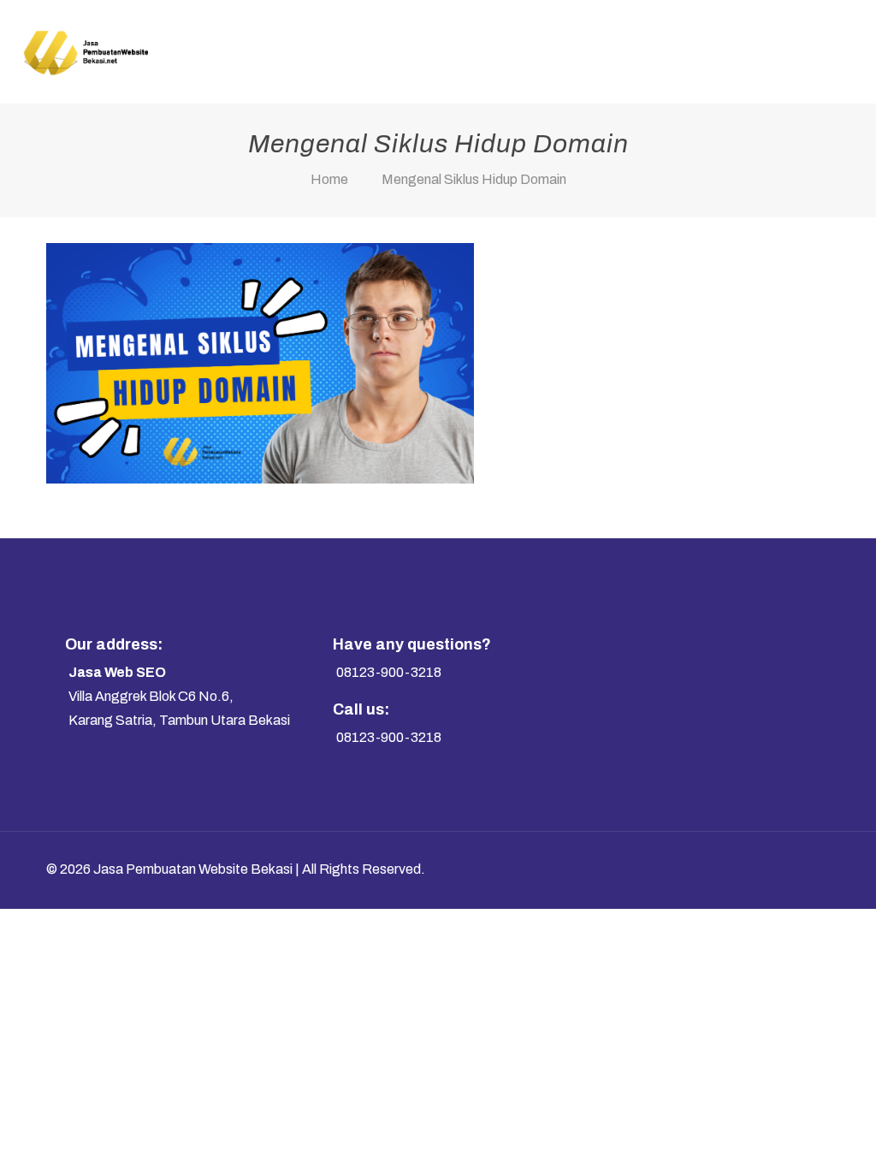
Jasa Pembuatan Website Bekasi (193, 869)
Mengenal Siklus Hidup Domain (474, 179)
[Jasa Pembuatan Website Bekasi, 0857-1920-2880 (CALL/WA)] (85, 51)
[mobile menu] (848, 51)
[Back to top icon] (799, 868)
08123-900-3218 (388, 672)
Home (329, 179)
